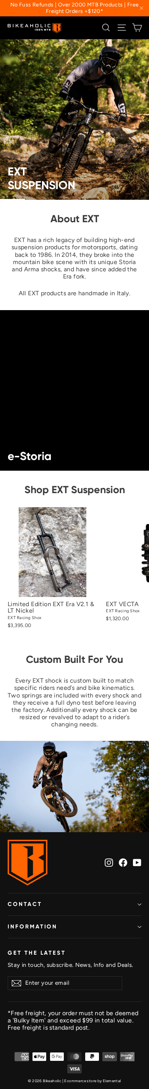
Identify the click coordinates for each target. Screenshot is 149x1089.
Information (32, 926)
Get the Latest (37, 952)
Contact (25, 904)
